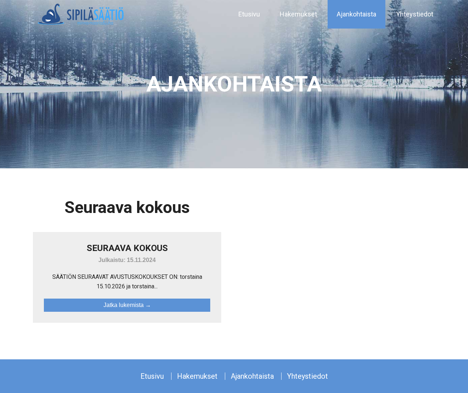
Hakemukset (197, 376)
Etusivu (152, 376)
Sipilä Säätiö (80, 15)
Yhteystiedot (307, 376)
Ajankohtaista (252, 376)
